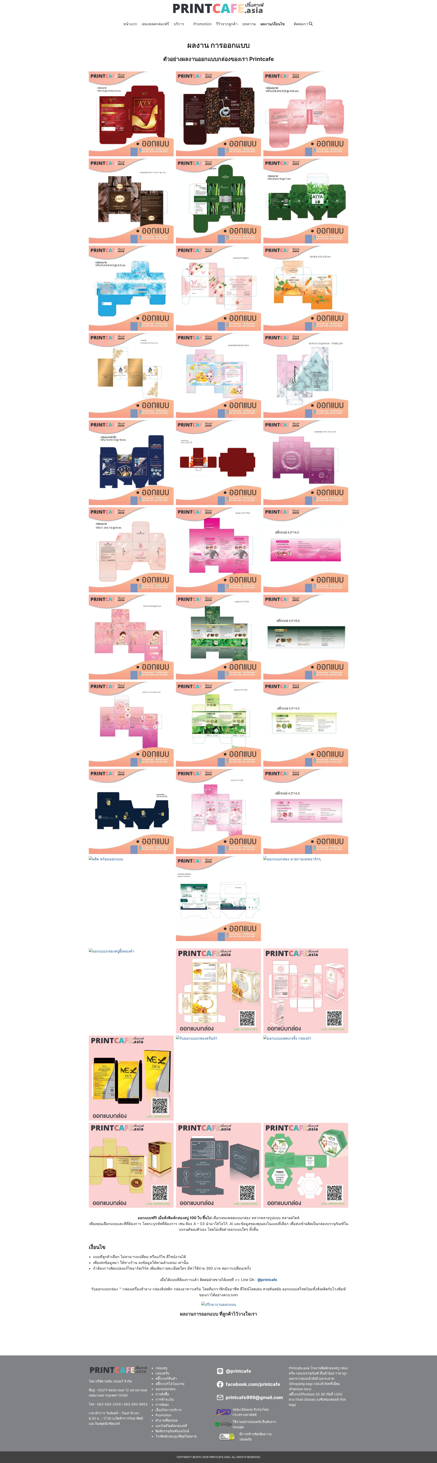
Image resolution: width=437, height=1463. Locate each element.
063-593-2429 (109, 1404)
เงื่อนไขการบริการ (168, 1410)
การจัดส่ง (162, 1405)
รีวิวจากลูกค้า (227, 24)
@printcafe (267, 1279)
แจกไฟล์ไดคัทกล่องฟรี (171, 1426)
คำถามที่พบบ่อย (166, 1421)
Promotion (202, 24)
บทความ (249, 24)
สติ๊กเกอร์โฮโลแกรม (169, 1384)
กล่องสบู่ (161, 1368)
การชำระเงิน (164, 1400)
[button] (131, 113)
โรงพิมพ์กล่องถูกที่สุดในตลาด (176, 1436)
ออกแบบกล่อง (165, 1389)
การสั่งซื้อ (162, 1394)
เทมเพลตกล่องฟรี (155, 24)
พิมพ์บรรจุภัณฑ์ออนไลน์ (172, 1431)
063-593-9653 (135, 1404)
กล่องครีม (162, 1373)
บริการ (179, 24)
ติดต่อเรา (301, 24)
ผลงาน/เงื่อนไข (273, 24)
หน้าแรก (130, 24)
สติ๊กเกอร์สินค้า (166, 1378)
